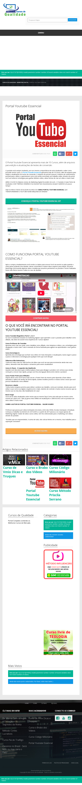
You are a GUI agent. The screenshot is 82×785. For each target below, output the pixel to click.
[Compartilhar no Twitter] (75, 154)
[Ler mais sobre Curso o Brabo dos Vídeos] (37, 460)
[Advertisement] (41, 53)
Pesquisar (72, 20)
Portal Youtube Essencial (32, 172)
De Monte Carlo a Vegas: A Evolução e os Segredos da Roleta (14, 721)
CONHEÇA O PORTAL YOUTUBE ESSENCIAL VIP (41, 201)
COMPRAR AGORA (41, 318)
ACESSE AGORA (40, 431)
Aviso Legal (74, 763)
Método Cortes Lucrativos (9, 732)
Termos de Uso (47, 763)
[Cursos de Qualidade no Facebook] (57, 718)
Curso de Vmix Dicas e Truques (13, 471)
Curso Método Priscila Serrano (60, 494)
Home (27, 703)
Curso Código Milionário (59, 469)
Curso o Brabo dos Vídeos (37, 469)
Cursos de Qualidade (9, 82)
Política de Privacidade (61, 763)
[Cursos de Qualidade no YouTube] (63, 718)
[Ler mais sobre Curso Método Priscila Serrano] (60, 483)
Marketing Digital (22, 82)
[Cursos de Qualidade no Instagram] (69, 718)
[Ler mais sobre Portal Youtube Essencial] (37, 483)
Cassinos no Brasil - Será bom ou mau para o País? (14, 749)
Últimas (44, 703)
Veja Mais (54, 703)
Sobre (35, 703)
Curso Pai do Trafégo (12, 739)
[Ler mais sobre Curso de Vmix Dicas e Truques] (14, 460)
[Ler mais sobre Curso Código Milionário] (60, 460)
